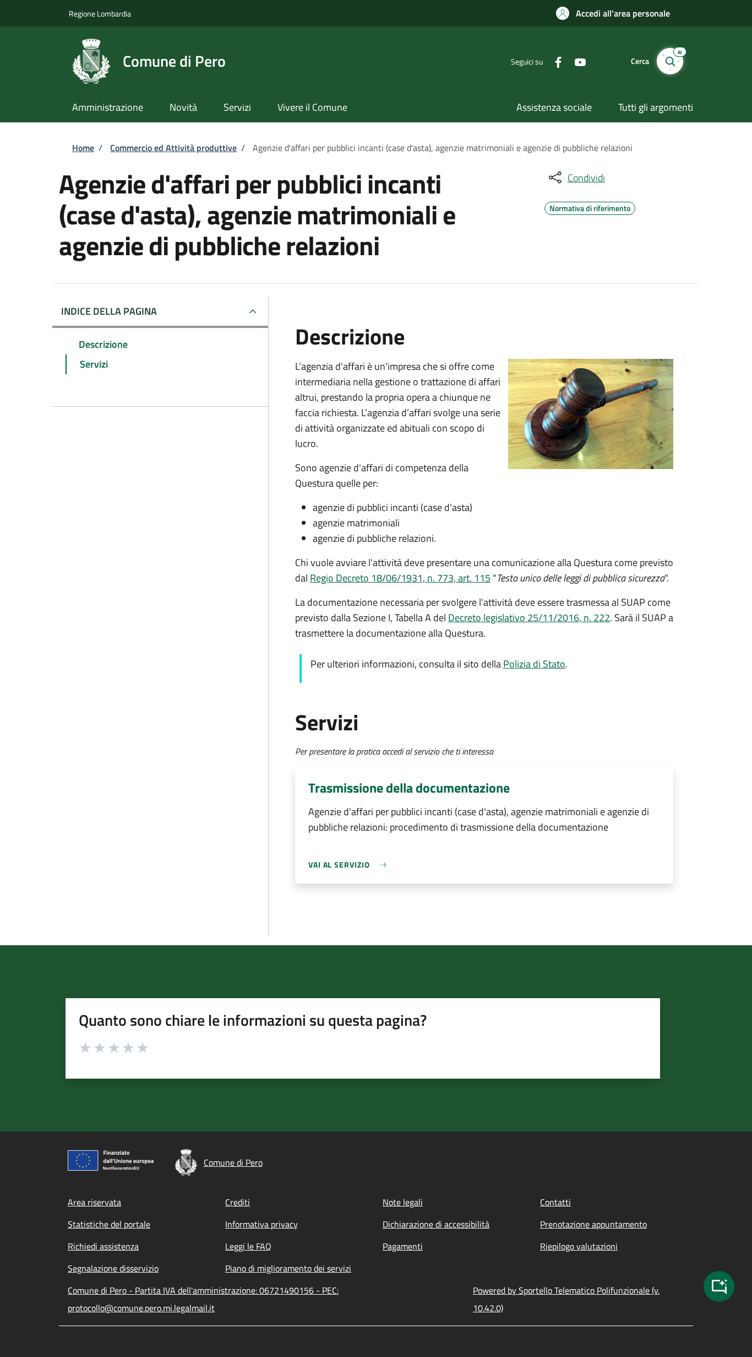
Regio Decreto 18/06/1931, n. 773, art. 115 (400, 577)
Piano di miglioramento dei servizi (288, 1268)
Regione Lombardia (100, 13)
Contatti (555, 1202)
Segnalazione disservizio (113, 1268)
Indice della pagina (109, 311)
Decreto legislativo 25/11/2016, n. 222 (529, 617)
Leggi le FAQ (248, 1246)
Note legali (403, 1202)
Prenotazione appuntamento (593, 1224)
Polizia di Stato (534, 663)
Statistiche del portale (109, 1224)
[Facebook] (554, 60)
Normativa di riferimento (589, 206)
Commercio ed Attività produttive (173, 147)
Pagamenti (403, 1246)
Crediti (237, 1202)
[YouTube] (576, 60)
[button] (613, 13)
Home (83, 147)
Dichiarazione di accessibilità (436, 1224)
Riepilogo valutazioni (579, 1246)
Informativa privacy (261, 1224)
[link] (350, 864)
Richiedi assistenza (103, 1246)
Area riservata (94, 1202)
